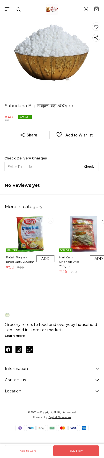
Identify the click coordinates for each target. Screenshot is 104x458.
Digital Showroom (60, 417)
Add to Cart (28, 450)
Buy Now (76, 450)
